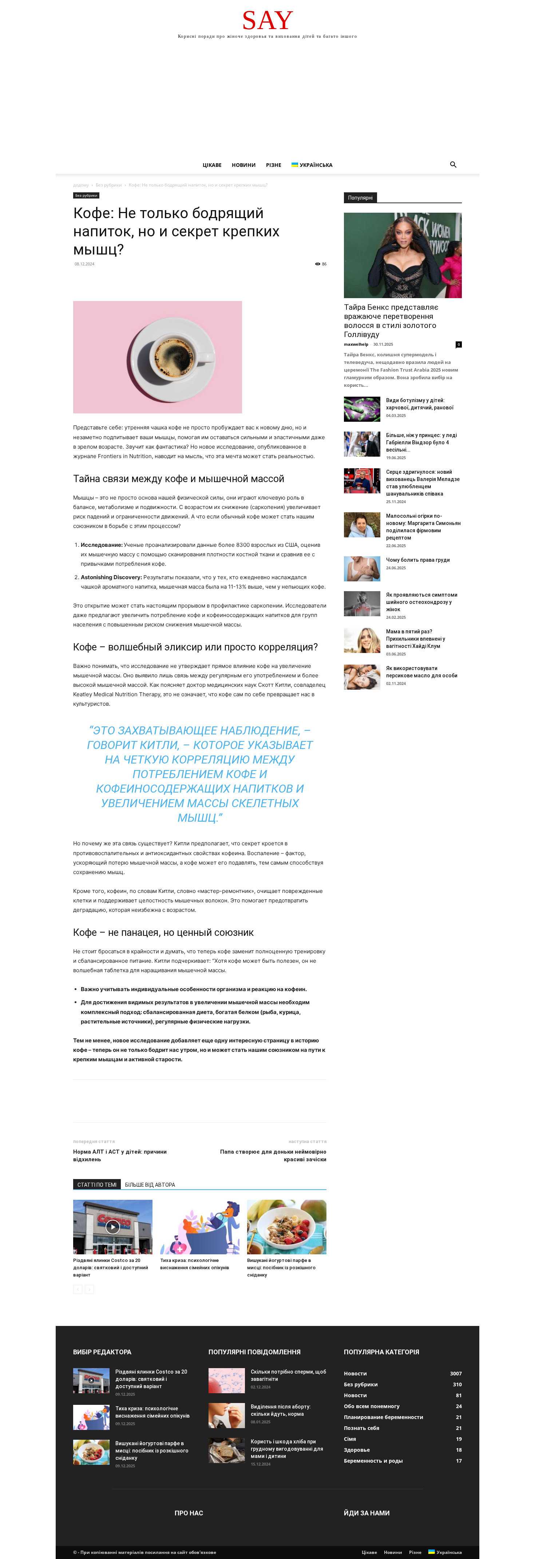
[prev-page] (77, 1289)
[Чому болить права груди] (362, 568)
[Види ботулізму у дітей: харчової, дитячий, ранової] (362, 409)
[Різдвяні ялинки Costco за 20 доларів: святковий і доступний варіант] (112, 1227)
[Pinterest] (114, 280)
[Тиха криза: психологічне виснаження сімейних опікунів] (199, 1227)
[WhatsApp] (130, 280)
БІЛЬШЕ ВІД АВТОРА (150, 1185)
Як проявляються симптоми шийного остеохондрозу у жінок (421, 602)
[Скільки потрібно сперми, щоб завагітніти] (227, 1380)
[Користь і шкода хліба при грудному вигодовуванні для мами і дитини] (227, 1450)
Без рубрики (109, 185)
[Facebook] (80, 280)
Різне (273, 164)
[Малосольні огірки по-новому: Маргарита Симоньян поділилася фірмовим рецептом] (362, 524)
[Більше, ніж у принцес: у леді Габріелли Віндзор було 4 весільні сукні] (362, 444)
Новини (244, 164)
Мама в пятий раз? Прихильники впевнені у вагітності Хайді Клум (415, 639)
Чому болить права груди (418, 560)
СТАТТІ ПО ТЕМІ (97, 1185)
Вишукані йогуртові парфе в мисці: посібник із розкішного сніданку (281, 1268)
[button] (453, 165)
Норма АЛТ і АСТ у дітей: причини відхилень (120, 1156)
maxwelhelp (356, 344)
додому (81, 185)
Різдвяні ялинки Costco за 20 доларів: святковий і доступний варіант (110, 1268)
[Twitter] (97, 280)
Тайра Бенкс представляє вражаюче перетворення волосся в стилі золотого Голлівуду (391, 321)
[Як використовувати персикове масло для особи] (362, 677)
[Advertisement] (267, 102)
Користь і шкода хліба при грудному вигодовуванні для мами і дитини (287, 1449)
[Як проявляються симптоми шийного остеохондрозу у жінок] (362, 603)
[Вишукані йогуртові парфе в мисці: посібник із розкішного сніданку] (286, 1227)
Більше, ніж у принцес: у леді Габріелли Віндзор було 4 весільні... (421, 442)
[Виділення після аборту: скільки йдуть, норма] (227, 1415)
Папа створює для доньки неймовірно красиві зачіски (273, 1156)
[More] (147, 280)
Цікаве (212, 164)
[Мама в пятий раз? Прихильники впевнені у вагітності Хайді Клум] (362, 640)
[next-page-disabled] (89, 1289)
